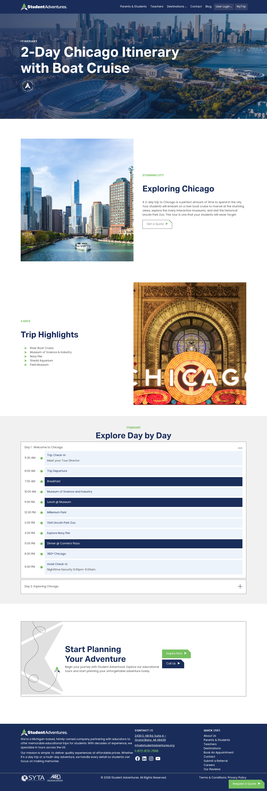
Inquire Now (174, 653)
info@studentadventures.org (154, 745)
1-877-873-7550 (147, 751)
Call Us (171, 663)
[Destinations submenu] (186, 7)
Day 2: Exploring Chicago (42, 586)
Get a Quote (155, 224)
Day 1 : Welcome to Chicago (44, 447)
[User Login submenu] (231, 7)
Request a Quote (244, 784)
